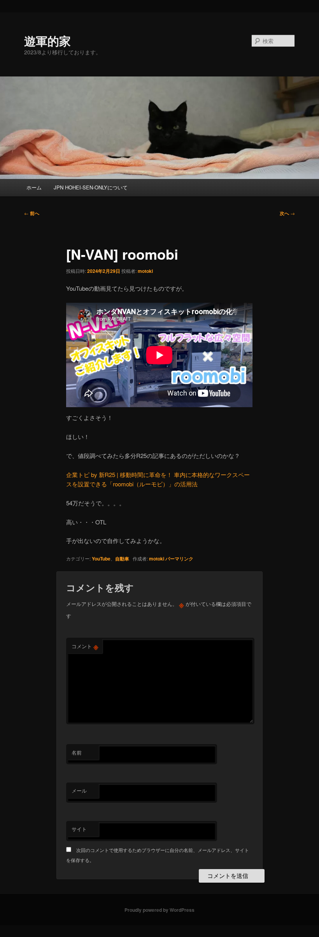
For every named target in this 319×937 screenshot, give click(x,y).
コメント (85, 646)
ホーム (34, 187)
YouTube (101, 558)
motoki (145, 270)
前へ (31, 213)
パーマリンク (179, 558)
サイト (79, 829)
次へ (287, 213)
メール (79, 790)
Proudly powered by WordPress (159, 909)
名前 (77, 752)
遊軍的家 (47, 40)
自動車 (122, 558)
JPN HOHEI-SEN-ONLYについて (91, 187)
